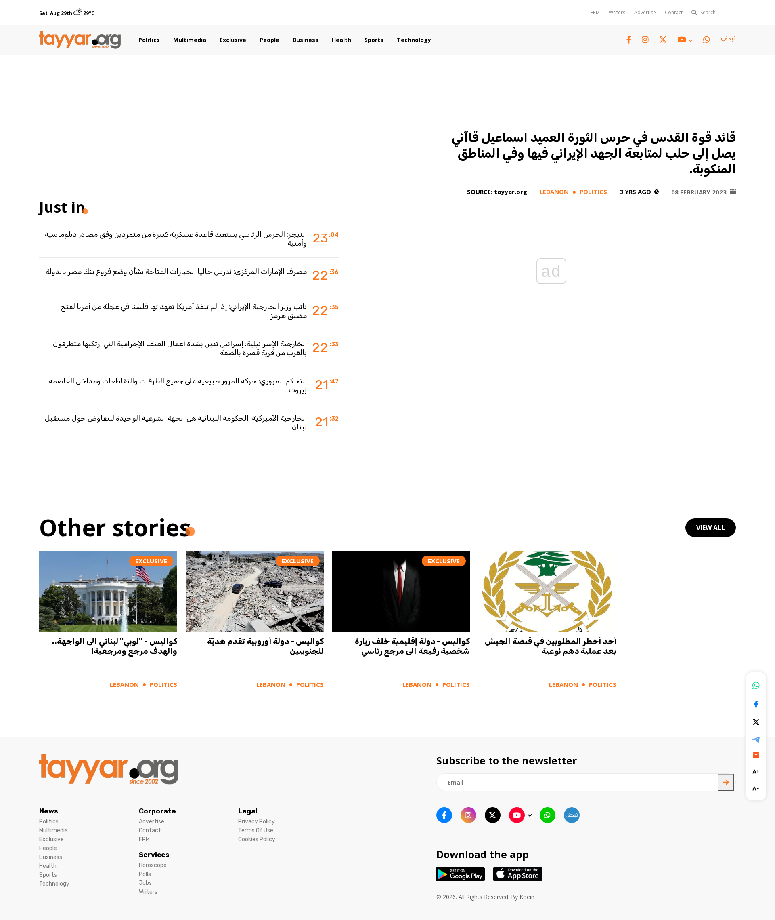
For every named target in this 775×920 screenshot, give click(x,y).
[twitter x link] (663, 39)
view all (710, 527)
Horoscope (153, 865)
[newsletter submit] (726, 782)
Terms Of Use (255, 830)
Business (305, 40)
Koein (526, 897)
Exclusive (233, 40)
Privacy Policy (256, 821)
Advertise (645, 12)
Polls (145, 874)
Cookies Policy (256, 839)
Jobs (145, 883)
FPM (595, 12)
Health (341, 40)
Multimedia (189, 40)
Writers (617, 12)
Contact (674, 12)
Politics (149, 40)
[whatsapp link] (706, 39)
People (269, 40)
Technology (414, 40)
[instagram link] (645, 39)
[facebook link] (628, 39)
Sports (373, 40)
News (48, 811)
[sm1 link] (728, 40)
